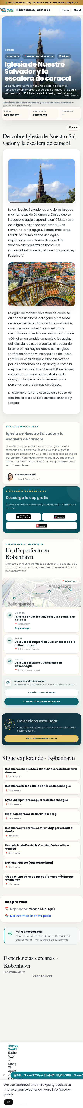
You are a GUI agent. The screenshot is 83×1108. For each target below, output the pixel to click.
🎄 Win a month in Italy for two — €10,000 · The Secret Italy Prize (41, 2)
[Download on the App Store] (23, 517)
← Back (9, 49)
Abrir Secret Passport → (41, 738)
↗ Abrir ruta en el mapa (41, 692)
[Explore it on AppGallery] (41, 525)
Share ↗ (73, 127)
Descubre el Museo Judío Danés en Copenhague (38, 664)
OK (8, 1102)
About (77, 10)
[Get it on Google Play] (59, 517)
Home (65, 10)
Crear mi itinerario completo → (41, 701)
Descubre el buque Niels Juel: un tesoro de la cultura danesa (45, 643)
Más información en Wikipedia (30, 916)
